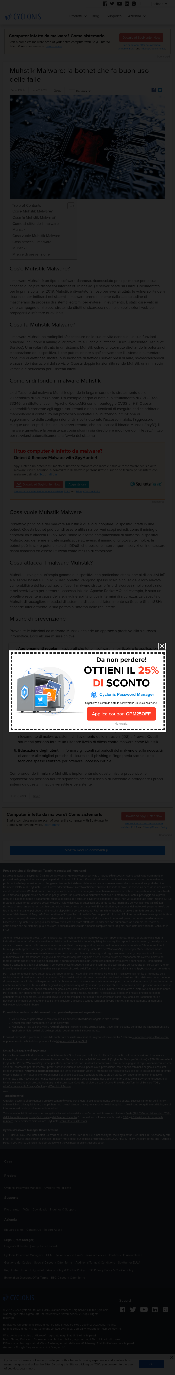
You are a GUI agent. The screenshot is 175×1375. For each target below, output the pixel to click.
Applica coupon (121, 713)
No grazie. (121, 723)
